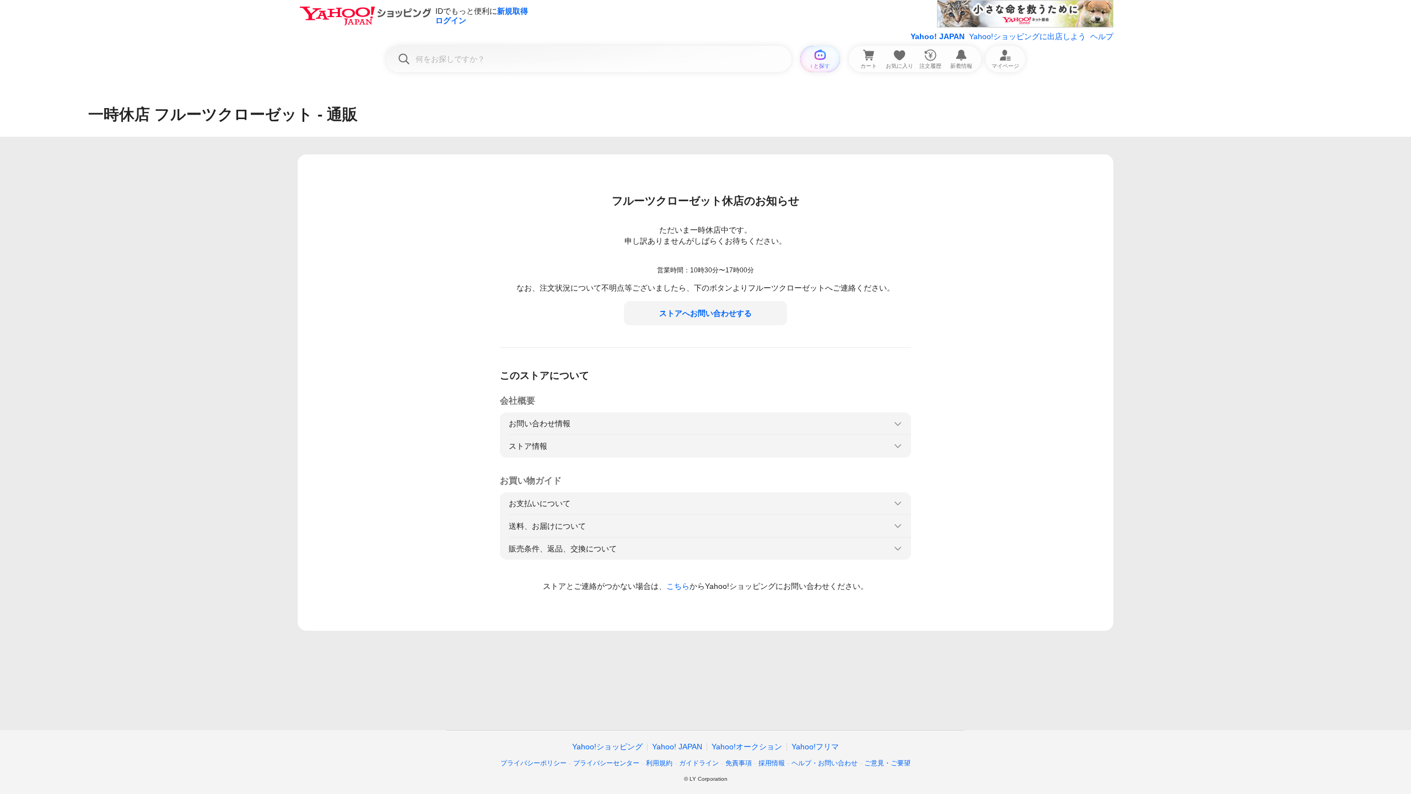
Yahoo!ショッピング (607, 746)
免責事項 (738, 763)
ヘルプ (1101, 36)
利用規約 (659, 763)
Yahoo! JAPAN (938, 36)
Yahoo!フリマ (815, 746)
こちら (678, 586)
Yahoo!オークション (747, 746)
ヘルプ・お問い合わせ (824, 763)
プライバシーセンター (606, 763)
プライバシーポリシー (533, 763)
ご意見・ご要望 (887, 763)
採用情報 (771, 763)
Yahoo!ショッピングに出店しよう (1027, 36)
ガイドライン (699, 763)
